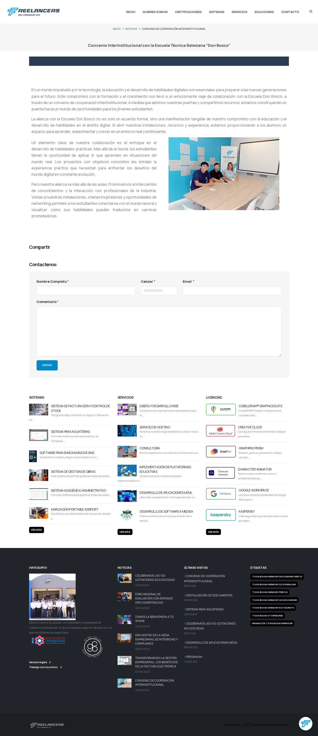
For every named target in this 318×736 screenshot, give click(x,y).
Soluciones (264, 12)
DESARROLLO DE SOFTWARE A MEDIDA (166, 511)
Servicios (239, 12)
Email (187, 281)
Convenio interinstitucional (50, 230)
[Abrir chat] (305, 723)
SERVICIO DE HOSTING (154, 427)
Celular (147, 281)
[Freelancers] (33, 11)
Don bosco (79, 230)
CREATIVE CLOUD (250, 427)
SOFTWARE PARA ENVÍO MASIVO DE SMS (67, 452)
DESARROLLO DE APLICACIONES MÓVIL (165, 492)
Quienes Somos (155, 12)
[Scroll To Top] (310, 731)
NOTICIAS (131, 28)
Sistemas (216, 12)
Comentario (47, 301)
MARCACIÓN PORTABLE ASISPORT (74, 509)
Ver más (36, 529)
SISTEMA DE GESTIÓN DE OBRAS (73, 471)
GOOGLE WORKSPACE (254, 490)
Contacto (290, 12)
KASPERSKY (246, 511)
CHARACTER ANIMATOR (254, 469)
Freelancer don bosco (106, 230)
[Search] (310, 11)
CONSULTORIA (149, 448)
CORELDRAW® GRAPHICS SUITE (260, 406)
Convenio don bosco (140, 230)
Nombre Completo (52, 281)
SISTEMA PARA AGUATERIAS (70, 431)
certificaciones (188, 12)
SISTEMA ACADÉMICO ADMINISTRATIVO (78, 490)
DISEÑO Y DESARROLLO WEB (158, 406)
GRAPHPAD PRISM (251, 448)
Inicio (130, 12)
